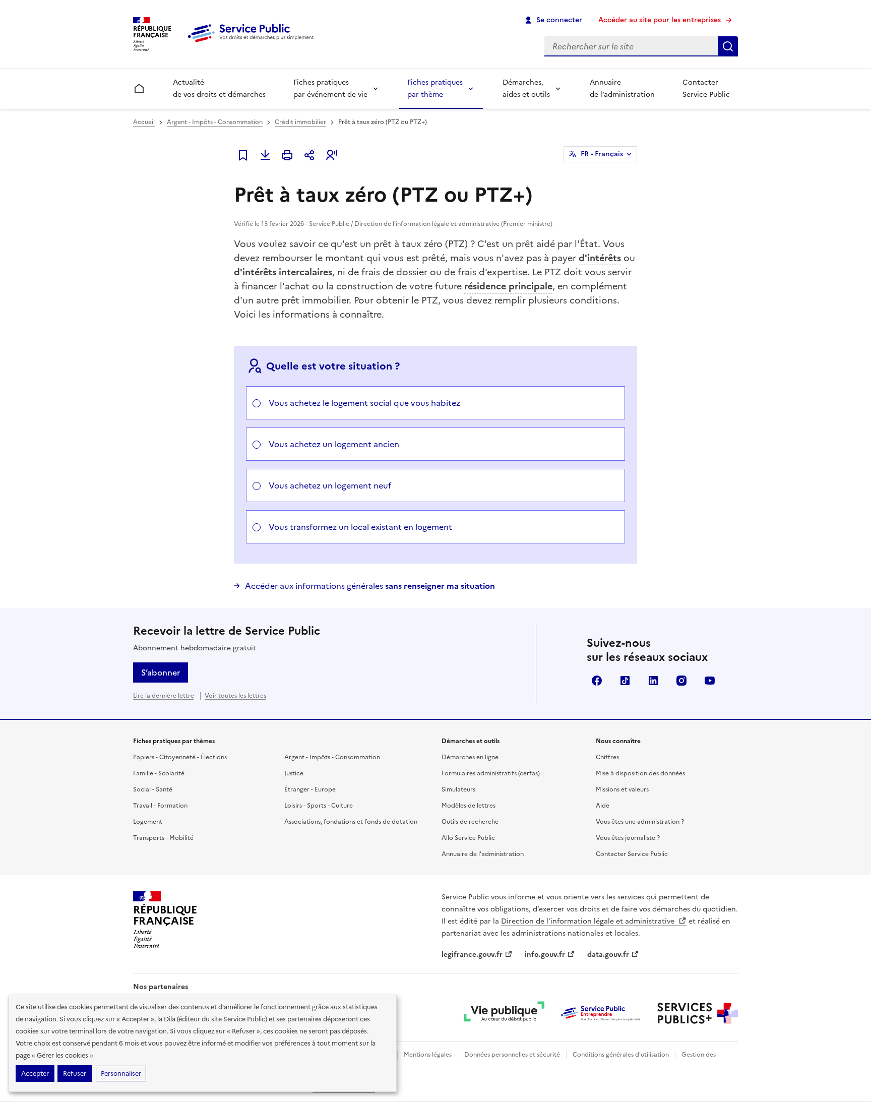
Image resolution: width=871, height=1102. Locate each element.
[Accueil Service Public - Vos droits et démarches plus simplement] (253, 43)
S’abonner (160, 672)
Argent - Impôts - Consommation (215, 122)
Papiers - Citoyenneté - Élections (180, 757)
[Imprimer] (287, 155)
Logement (147, 821)
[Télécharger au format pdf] (265, 155)
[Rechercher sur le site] (728, 46)
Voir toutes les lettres (235, 695)
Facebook (597, 680)
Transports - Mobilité (163, 837)
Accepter (35, 1073)
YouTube (710, 680)
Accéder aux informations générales (370, 586)
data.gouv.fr (608, 954)
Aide (602, 805)
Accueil (144, 122)
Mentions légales (428, 1054)
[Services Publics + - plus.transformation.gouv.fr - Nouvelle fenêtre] (697, 1013)
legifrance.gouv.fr (472, 954)
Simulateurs (458, 789)
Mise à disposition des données (640, 773)
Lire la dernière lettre (163, 695)
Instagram (681, 680)
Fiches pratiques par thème (435, 88)
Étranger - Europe (310, 789)
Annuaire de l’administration (622, 88)
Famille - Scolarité (158, 773)
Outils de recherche (470, 821)
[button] (332, 155)
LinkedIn (653, 680)
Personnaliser (121, 1073)
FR (602, 154)
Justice (293, 773)
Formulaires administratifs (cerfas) (491, 773)
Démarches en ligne (470, 757)
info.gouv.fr (545, 954)
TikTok (625, 680)
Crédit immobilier (300, 122)
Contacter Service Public (706, 88)
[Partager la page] (309, 155)
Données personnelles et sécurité (512, 1054)
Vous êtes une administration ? (640, 821)
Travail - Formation (160, 805)
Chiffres (607, 757)
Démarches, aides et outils (526, 88)
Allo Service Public (468, 837)
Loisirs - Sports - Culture (318, 805)
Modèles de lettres (468, 805)
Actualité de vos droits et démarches (219, 88)
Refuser (74, 1073)
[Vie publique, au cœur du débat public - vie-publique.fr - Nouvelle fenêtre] (504, 1013)
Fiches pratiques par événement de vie (330, 88)
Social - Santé (152, 789)
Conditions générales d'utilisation (621, 1054)
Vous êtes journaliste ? (628, 837)
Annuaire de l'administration (483, 854)
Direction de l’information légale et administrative (588, 921)
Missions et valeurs (622, 789)
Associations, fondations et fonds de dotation (350, 821)
